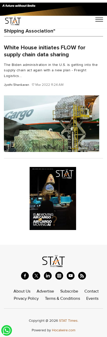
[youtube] (71, 276)
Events (92, 298)
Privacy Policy (26, 298)
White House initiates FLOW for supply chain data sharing (44, 51)
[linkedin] (48, 276)
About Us (22, 291)
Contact (91, 291)
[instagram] (59, 276)
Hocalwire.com (63, 330)
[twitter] (36, 276)
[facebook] (25, 276)
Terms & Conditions (62, 298)
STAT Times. (68, 320)
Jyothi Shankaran (16, 85)
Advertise (45, 291)
